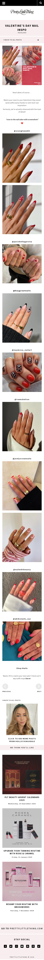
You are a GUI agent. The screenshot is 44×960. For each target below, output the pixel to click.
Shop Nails (22, 668)
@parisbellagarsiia (22, 241)
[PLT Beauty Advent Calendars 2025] (22, 774)
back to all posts (13, 40)
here (28, 678)
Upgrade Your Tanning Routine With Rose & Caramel (22, 852)
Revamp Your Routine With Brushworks (22, 905)
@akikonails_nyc (22, 619)
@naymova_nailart (22, 350)
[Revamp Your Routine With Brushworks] (22, 881)
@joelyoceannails (22, 458)
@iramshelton (22, 399)
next (39, 691)
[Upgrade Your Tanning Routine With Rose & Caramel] (22, 828)
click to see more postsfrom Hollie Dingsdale (22, 739)
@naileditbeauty (22, 569)
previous (5, 691)
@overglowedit (22, 131)
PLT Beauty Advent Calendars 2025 (22, 798)
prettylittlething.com (26, 928)
